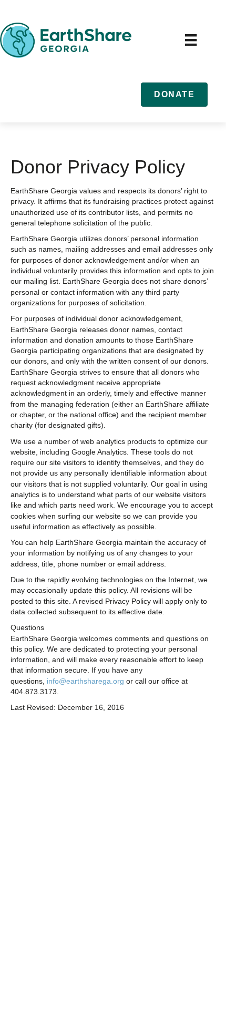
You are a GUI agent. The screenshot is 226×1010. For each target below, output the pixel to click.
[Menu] (190, 39)
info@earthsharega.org (85, 681)
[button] (174, 94)
